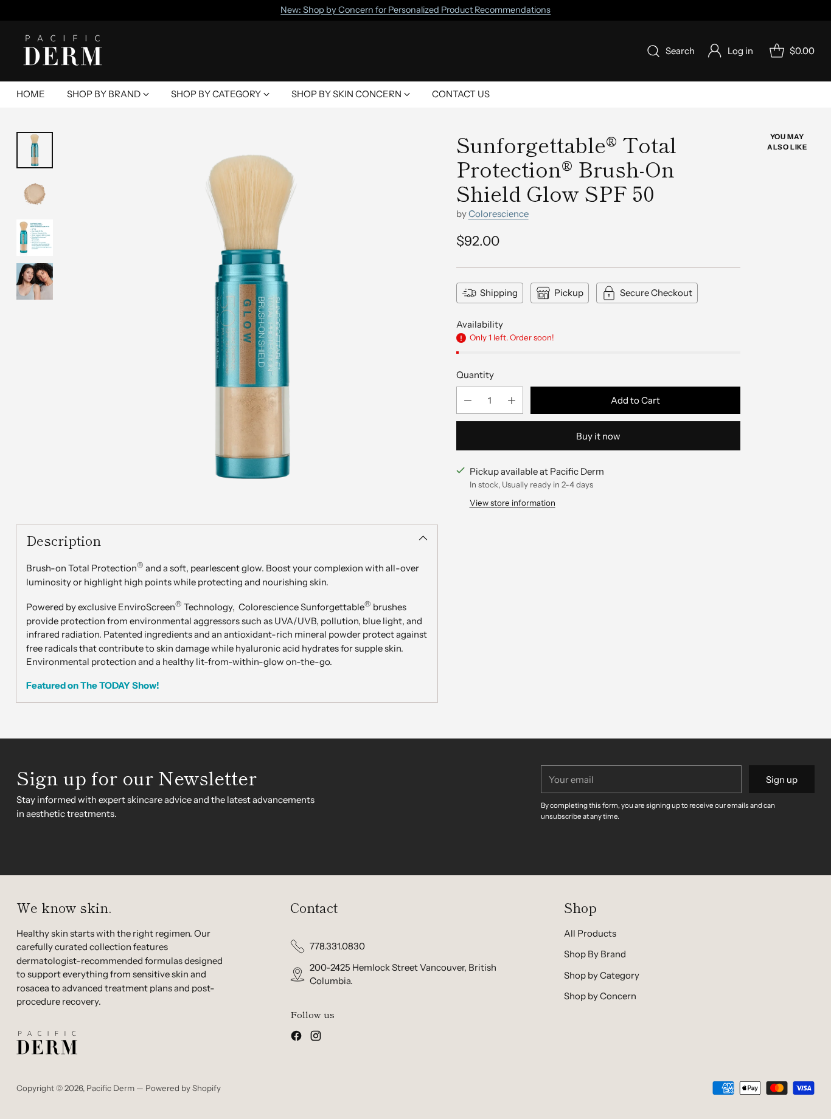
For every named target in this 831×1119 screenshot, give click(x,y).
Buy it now (598, 436)
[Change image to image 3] (34, 237)
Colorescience (498, 213)
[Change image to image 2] (34, 194)
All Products (590, 933)
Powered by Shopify (183, 1088)
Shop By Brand (595, 954)
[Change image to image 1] (34, 150)
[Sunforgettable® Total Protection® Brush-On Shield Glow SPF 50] (251, 318)
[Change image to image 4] (34, 281)
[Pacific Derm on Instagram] (315, 1037)
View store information (512, 503)
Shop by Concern (600, 996)
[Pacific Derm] (62, 51)
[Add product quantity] (512, 400)
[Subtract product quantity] (468, 400)
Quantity (475, 374)
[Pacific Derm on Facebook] (296, 1037)
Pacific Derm (110, 1088)
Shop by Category (601, 975)
